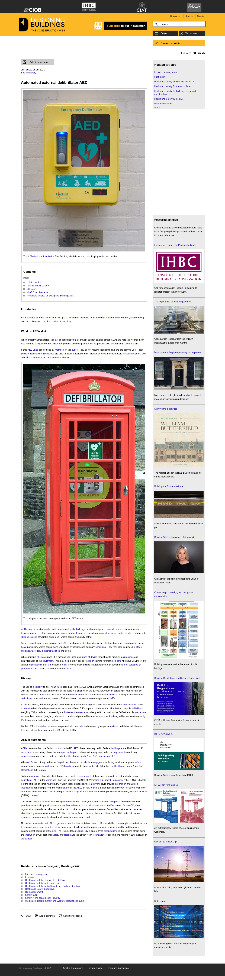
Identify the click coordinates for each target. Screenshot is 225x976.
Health (67, 834)
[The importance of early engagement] (179, 332)
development (77, 694)
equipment (48, 661)
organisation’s (35, 664)
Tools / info (191, 33)
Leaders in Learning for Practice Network (175, 245)
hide (26, 277)
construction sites (87, 643)
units (35, 349)
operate (128, 343)
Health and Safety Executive (40, 801)
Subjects (165, 33)
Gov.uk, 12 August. (164, 841)
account (106, 801)
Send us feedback (72, 915)
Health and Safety (77, 756)
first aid (47, 664)
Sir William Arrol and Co (166, 785)
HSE (58, 801)
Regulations (104, 756)
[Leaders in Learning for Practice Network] (179, 281)
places (33, 637)
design (90, 661)
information (120, 784)
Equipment (105, 780)
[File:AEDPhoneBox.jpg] (84, 366)
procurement (27, 668)
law (66, 762)
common (57, 748)
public (75, 349)
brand (84, 657)
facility (121, 827)
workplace (51, 780)
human (109, 317)
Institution (30, 834)
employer (37, 776)
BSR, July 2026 (162, 733)
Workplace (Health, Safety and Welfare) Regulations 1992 (54, 901)
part (67, 791)
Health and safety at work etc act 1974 (45, 880)
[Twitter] (194, 52)
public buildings (77, 629)
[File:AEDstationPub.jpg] (84, 92)
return (28, 343)
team (64, 664)
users (101, 353)
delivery (34, 321)
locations (80, 633)
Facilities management (36, 874)
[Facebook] (190, 52)
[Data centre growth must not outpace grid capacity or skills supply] (179, 937)
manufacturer (62, 787)
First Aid (92, 791)
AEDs (36, 331)
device (36, 256)
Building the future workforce (168, 486)
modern (25, 708)
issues (38, 813)
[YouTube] (203, 52)
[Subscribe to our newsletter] (120, 29)
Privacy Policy (95, 968)
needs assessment (79, 776)
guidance (133, 664)
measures (26, 817)
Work (102, 791)
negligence (98, 762)
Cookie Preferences (73, 968)
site (54, 831)
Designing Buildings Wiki (63, 866)
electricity (66, 321)
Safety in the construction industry (42, 898)
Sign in (200, 16)
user (23, 791)
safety (137, 762)
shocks (65, 357)
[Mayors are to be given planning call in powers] (179, 389)
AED (30, 256)
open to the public (70, 752)
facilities (25, 633)
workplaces (27, 752)
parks (121, 633)
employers (26, 756)
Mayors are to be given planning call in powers (177, 352)
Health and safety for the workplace (43, 883)
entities (114, 809)
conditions (100, 647)
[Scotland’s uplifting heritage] (179, 821)
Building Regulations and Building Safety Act (177, 678)
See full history (28, 72)
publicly (25, 353)
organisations (28, 809)
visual (126, 353)
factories (35, 650)
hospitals (100, 629)
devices (50, 353)
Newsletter (175, 16)
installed (47, 256)
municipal (102, 633)
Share (28, 915)
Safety (55, 834)
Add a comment (47, 915)
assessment (56, 805)
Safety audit (31, 895)
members (60, 349)
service (142, 712)
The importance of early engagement (173, 301)
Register (189, 16)
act (56, 339)
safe (89, 698)
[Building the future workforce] (179, 517)
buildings (112, 633)
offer (126, 664)
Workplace (94, 780)
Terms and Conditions (118, 968)
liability (86, 762)
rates (59, 687)
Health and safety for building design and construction (52, 886)
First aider (30, 877)
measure (101, 809)
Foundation (98, 834)
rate (23, 343)
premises (25, 805)
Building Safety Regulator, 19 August (173, 537)
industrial (46, 650)
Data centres (160, 901)
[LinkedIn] (199, 52)
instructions (135, 353)
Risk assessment (34, 892)
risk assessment (96, 805)
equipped (53, 643)
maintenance (127, 657)
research (137, 629)
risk (56, 827)
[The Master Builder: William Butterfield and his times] (179, 466)
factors (143, 823)
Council (94, 823)
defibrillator (50, 317)
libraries (25, 637)
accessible (35, 353)
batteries (68, 712)
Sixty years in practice (165, 409)
